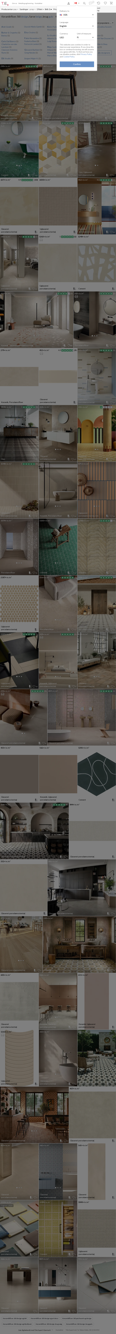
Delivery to (64, 11)
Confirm (77, 64)
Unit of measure (84, 33)
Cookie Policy (68, 57)
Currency (64, 33)
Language (64, 22)
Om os (14, 3)
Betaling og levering (26, 3)
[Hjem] (5, 4)
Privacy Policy (86, 54)
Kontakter (38, 3)
